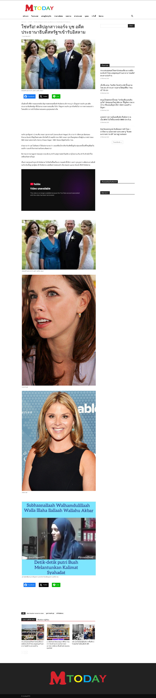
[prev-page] (22, 652)
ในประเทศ (34, 16)
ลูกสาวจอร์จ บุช (50, 613)
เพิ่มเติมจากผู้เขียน (43, 620)
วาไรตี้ (94, 16)
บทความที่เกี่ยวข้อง (29, 620)
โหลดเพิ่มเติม (116, 142)
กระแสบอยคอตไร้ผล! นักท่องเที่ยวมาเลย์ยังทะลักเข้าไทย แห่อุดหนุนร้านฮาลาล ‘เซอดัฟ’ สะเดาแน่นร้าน (32, 644)
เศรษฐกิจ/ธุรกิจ (46, 16)
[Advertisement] (96, 8)
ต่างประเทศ (78, 16)
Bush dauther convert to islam (35, 613)
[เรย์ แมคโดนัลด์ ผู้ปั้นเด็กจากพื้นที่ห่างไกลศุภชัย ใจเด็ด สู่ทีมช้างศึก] (83, 632)
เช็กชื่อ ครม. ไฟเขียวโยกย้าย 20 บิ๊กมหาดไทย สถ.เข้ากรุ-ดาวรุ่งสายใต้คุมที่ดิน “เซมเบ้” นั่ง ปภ (116, 87)
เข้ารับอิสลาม (59, 613)
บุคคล (87, 16)
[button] (132, 16)
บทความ (68, 16)
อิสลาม (101, 16)
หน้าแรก (25, 16)
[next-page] (26, 652)
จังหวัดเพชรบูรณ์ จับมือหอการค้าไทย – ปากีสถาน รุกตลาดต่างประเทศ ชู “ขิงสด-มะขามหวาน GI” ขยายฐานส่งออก (116, 131)
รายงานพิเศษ (58, 16)
